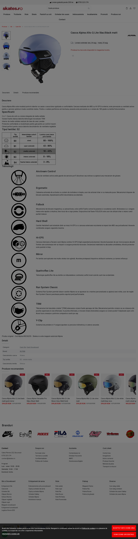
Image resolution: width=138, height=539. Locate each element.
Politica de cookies (88, 528)
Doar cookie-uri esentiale (124, 534)
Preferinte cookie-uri (11, 534)
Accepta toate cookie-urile (124, 528)
